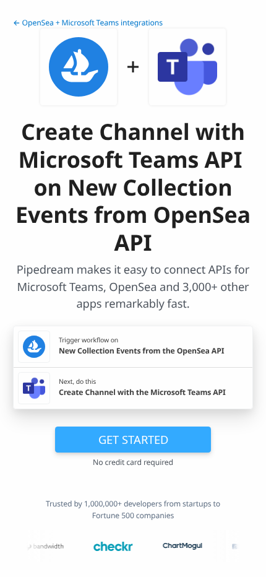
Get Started (133, 439)
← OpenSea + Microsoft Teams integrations (88, 22)
